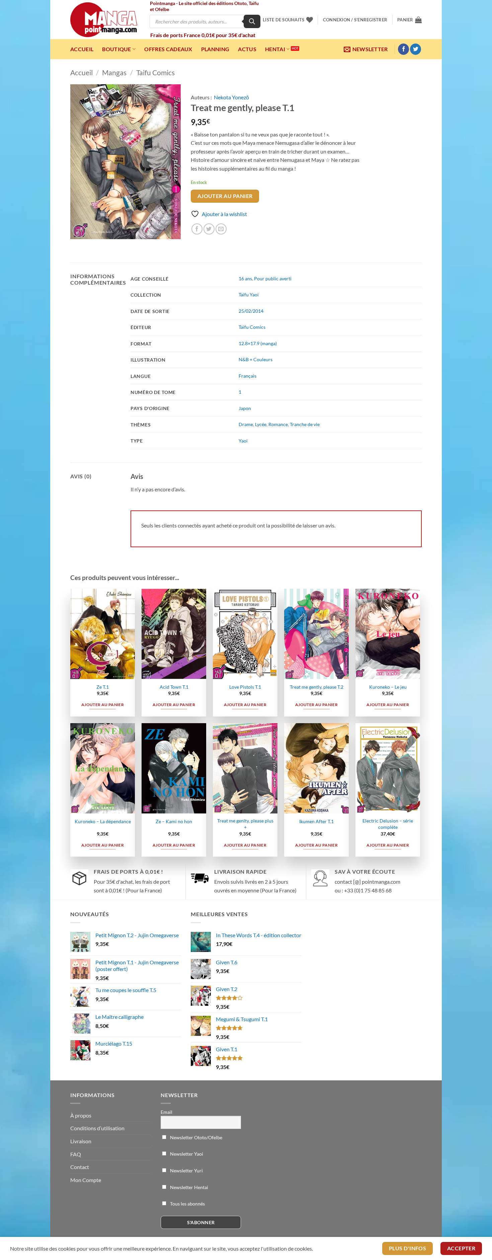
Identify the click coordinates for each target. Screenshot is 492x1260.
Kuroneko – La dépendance (103, 821)
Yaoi (243, 441)
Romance (278, 424)
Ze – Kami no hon (174, 821)
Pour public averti (273, 278)
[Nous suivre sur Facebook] (403, 49)
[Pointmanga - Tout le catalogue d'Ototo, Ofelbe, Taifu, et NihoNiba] (103, 19)
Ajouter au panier (225, 196)
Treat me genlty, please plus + (245, 824)
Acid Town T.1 (174, 687)
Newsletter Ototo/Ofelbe (195, 1137)
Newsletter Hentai (188, 1187)
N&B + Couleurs (255, 359)
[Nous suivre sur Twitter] (415, 49)
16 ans (245, 278)
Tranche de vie (305, 424)
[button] (355, 20)
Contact (79, 1167)
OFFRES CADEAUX (168, 49)
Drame (246, 424)
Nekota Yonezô (231, 97)
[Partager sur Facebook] (196, 228)
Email (166, 1112)
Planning (215, 49)
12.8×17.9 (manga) (258, 343)
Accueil (81, 49)
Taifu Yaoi (249, 294)
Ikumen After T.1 (316, 821)
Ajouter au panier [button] (102, 704)
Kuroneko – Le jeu (388, 687)
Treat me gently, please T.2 (316, 687)
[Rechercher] (252, 21)
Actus (247, 49)
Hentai (275, 49)
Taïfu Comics (252, 327)
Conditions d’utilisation (97, 1128)
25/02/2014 (251, 311)
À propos (80, 1115)
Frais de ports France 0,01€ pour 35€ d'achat (202, 35)
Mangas (114, 72)
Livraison (80, 1141)
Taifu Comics (155, 72)
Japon (245, 408)
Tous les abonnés (187, 1203)
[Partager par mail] (221, 228)
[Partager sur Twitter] (209, 228)
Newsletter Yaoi (186, 1154)
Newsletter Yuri (186, 1170)
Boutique (116, 49)
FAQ (75, 1154)
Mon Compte (85, 1180)
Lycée (260, 424)
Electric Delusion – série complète (387, 824)
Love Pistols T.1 (245, 687)
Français (247, 376)
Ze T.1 (102, 687)
